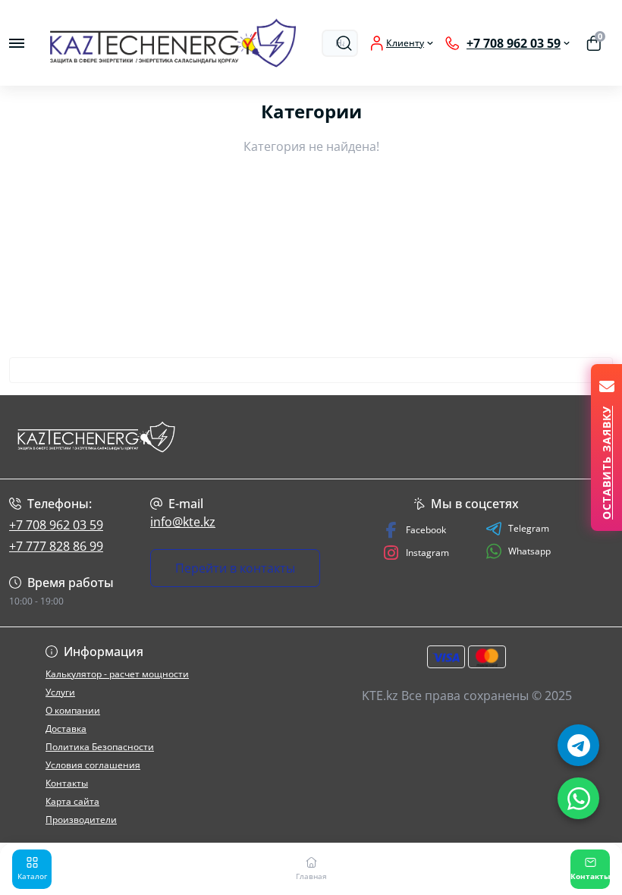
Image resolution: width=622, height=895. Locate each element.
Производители (81, 819)
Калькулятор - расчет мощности (117, 673)
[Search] (344, 43)
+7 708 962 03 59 (56, 525)
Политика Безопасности (100, 746)
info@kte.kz (182, 521)
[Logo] (172, 43)
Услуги (60, 692)
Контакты (67, 783)
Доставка (66, 728)
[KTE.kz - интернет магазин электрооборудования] (103, 436)
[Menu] (16, 43)
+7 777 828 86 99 (56, 546)
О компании (73, 710)
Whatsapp (529, 551)
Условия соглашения (93, 764)
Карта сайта (72, 801)
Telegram (528, 528)
